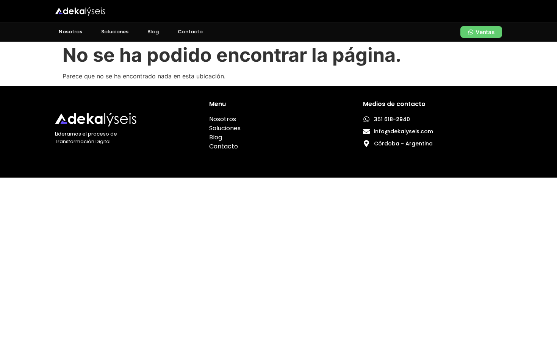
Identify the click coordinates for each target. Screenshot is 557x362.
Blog (153, 31)
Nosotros (70, 31)
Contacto (190, 31)
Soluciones (114, 31)
